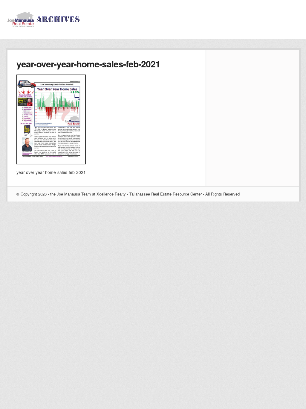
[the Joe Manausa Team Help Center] (44, 25)
